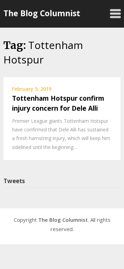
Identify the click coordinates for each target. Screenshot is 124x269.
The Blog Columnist (41, 13)
